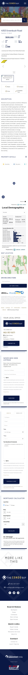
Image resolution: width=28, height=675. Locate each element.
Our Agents (5, 347)
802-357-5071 (9, 332)
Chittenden (17, 307)
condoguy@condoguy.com (15, 587)
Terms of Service (9, 487)
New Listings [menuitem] (14, 617)
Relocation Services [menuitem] (14, 631)
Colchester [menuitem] (14, 614)
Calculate (11, 531)
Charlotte (23, 307)
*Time (4, 435)
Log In (11, 644)
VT (12, 307)
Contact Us (11, 343)
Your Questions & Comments (10, 442)
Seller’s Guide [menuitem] (14, 629)
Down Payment (6, 515)
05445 (4, 309)
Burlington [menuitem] (14, 610)
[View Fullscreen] (3, 263)
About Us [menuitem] (14, 634)
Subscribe (11, 398)
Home (2, 307)
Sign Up (16, 644)
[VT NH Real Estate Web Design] (14, 656)
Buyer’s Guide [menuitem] (14, 627)
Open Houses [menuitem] (14, 619)
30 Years (7, 505)
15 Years (13, 505)
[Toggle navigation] (25, 3)
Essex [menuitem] (14, 612)
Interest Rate (6, 521)
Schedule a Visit (19, 413)
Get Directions (14, 285)
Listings (8, 307)
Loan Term (5, 502)
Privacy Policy (6, 391)
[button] (24, 20)
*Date (4, 429)
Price (4, 509)
